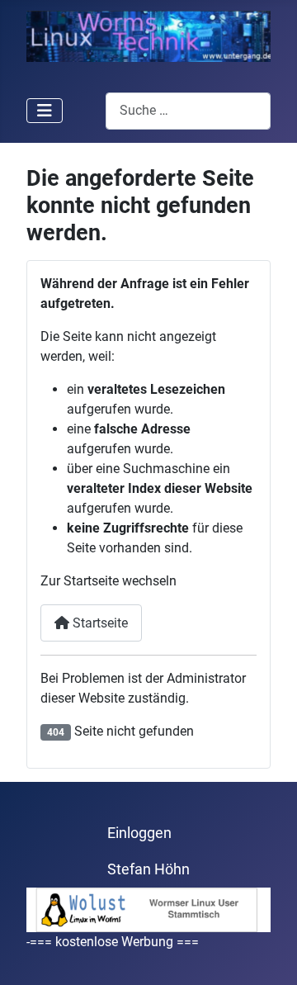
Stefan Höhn (148, 869)
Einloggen (139, 833)
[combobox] (188, 111)
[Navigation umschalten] (44, 110)
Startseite (98, 623)
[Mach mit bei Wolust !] (148, 908)
